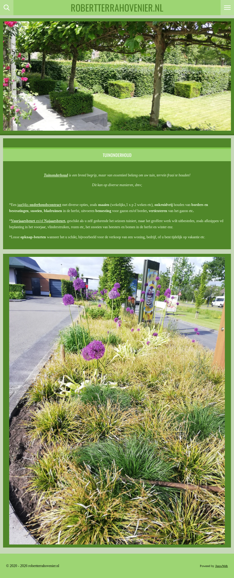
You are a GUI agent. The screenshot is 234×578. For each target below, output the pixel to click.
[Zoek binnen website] (6, 7)
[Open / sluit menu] (227, 7)
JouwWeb (221, 566)
